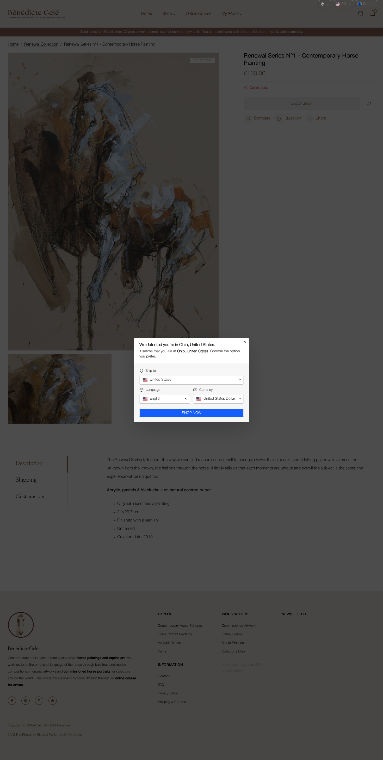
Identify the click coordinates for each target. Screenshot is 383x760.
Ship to (151, 370)
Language (153, 389)
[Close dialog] (245, 342)
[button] (324, 4)
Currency (206, 389)
